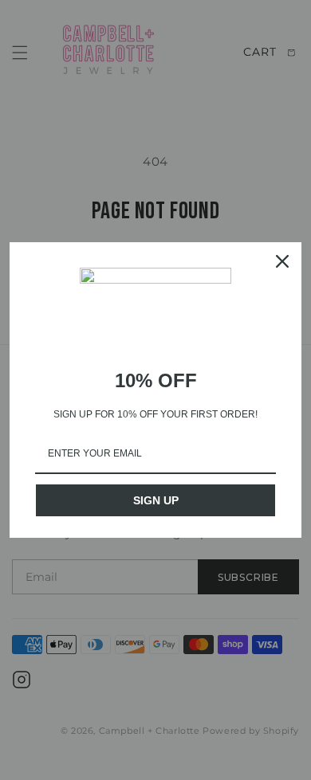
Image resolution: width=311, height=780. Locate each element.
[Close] (282, 261)
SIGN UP (156, 500)
